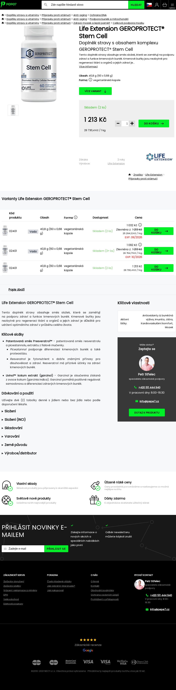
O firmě (95, 581)
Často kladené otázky (59, 581)
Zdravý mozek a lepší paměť (91, 23)
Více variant (93, 91)
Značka (138, 174)
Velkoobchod (11, 599)
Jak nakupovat (55, 590)
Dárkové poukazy (13, 603)
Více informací (88, 66)
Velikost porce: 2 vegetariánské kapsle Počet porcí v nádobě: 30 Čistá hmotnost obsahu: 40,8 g (49, 411)
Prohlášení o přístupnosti (105, 599)
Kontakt (95, 586)
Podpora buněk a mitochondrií (109, 19)
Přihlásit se (56, 548)
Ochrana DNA (98, 15)
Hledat (136, 4)
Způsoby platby (12, 586)
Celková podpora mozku (128, 23)
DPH (5, 594)
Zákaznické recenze (88, 645)
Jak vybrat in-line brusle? (61, 586)
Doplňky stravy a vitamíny (23, 15)
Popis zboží (17, 290)
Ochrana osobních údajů (105, 594)
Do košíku (151, 123)
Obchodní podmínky (102, 590)
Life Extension (116, 163)
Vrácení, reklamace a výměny (20, 590)
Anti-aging (80, 15)
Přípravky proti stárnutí (56, 15)
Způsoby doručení (13, 581)
